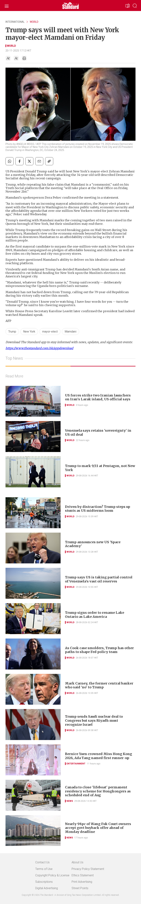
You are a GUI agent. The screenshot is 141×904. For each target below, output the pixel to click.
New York (29, 331)
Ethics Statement (83, 875)
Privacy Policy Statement (88, 869)
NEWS (69, 801)
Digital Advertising (46, 888)
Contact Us (42, 862)
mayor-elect (50, 331)
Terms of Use (44, 869)
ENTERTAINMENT (75, 763)
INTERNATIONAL (15, 21)
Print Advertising (82, 881)
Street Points (80, 888)
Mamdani (70, 331)
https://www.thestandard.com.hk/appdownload (39, 348)
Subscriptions (44, 881)
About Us (77, 862)
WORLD (34, 21)
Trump (12, 331)
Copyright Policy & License (52, 875)
